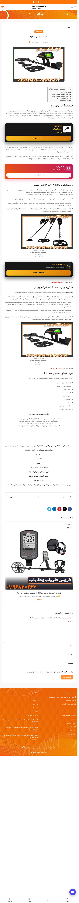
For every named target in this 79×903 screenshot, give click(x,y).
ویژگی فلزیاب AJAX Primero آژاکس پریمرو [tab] (53, 287)
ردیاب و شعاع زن (71, 723)
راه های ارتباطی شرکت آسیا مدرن (44, 450)
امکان (36, 302)
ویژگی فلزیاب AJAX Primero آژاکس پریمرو (61, 96)
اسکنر (74, 720)
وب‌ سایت (70, 663)
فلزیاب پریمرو (69, 292)
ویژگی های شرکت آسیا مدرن (65, 100)
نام (71, 646)
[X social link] (41, 2)
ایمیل (70, 655)
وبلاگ (36, 711)
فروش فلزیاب (49, 446)
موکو (32, 752)
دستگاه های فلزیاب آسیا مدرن (49, 419)
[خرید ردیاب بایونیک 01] (39, 132)
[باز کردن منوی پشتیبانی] (72, 892)
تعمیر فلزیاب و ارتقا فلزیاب (61, 446)
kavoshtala (45, 42)
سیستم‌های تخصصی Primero (64, 98)
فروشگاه (35, 701)
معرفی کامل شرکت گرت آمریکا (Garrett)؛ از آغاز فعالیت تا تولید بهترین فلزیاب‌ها (21, 729)
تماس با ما (35, 708)
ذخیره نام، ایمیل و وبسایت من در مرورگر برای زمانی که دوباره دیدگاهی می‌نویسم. (49, 672)
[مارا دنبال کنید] (39, 171)
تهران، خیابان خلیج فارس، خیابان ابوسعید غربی (61, 697)
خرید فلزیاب (46, 485)
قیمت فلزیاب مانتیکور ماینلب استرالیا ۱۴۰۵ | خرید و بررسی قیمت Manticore (39, 593)
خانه (36, 697)
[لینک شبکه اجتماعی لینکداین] (36, 2)
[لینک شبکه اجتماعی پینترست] (38, 2)
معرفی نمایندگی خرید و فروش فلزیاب (38, 472)
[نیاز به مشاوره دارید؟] (39, 269)
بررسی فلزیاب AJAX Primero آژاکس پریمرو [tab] (53, 185)
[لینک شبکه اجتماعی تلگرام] (33, 2)
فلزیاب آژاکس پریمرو (66, 92)
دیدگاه (70, 622)
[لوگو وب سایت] (39, 7)
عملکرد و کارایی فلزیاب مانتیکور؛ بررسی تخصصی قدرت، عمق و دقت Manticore (21, 736)
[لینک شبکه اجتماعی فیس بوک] (44, 2)
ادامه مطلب (39, 600)
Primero (64, 156)
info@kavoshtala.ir (68, 704)
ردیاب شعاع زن (38, 31)
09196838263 (70, 701)
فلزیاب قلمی (72, 730)
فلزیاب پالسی (72, 734)
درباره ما (35, 704)
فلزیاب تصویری (71, 727)
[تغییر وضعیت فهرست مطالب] (68, 89)
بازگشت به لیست (39, 497)
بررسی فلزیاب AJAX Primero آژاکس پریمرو (61, 94)
